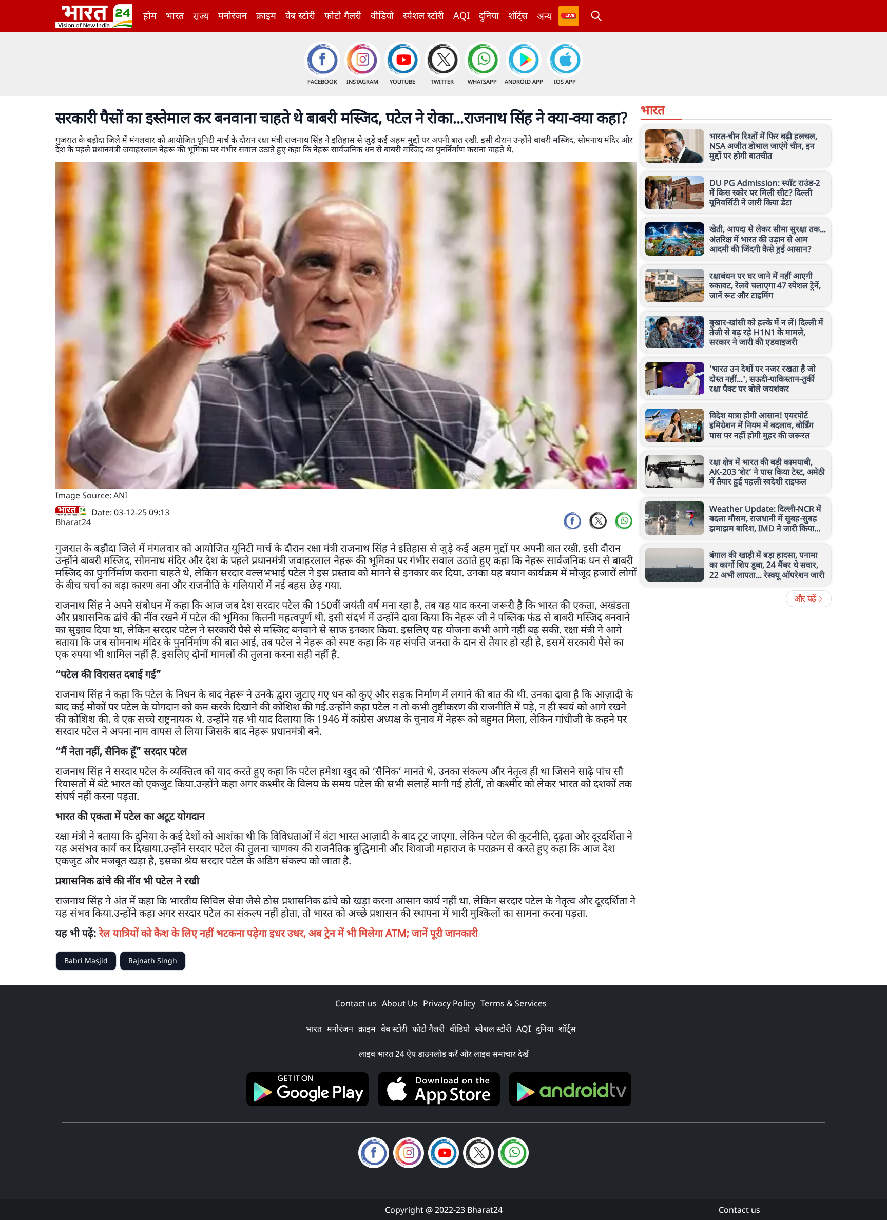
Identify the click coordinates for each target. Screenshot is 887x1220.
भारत (175, 15)
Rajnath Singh (152, 960)
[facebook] (572, 521)
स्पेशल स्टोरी (423, 15)
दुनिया (489, 15)
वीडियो (382, 15)
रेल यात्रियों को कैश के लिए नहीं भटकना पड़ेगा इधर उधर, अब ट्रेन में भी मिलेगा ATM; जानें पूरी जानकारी (288, 933)
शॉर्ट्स (518, 15)
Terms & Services (513, 1003)
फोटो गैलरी (342, 15)
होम (150, 15)
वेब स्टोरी (300, 15)
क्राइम (266, 15)
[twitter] (598, 521)
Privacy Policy (449, 1003)
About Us (400, 1003)
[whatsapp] (623, 521)
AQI (461, 15)
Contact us (356, 1003)
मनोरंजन (232, 15)
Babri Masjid (86, 960)
